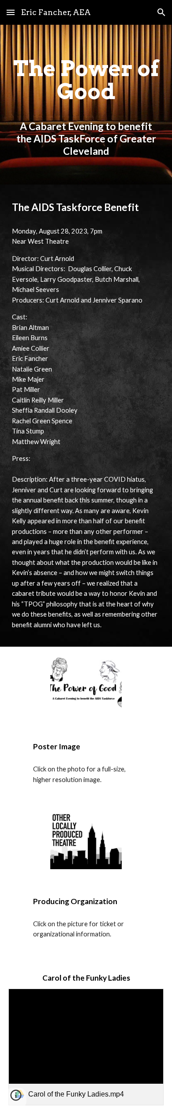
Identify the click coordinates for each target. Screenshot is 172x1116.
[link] (86, 1047)
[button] (10, 12)
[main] (86, 104)
